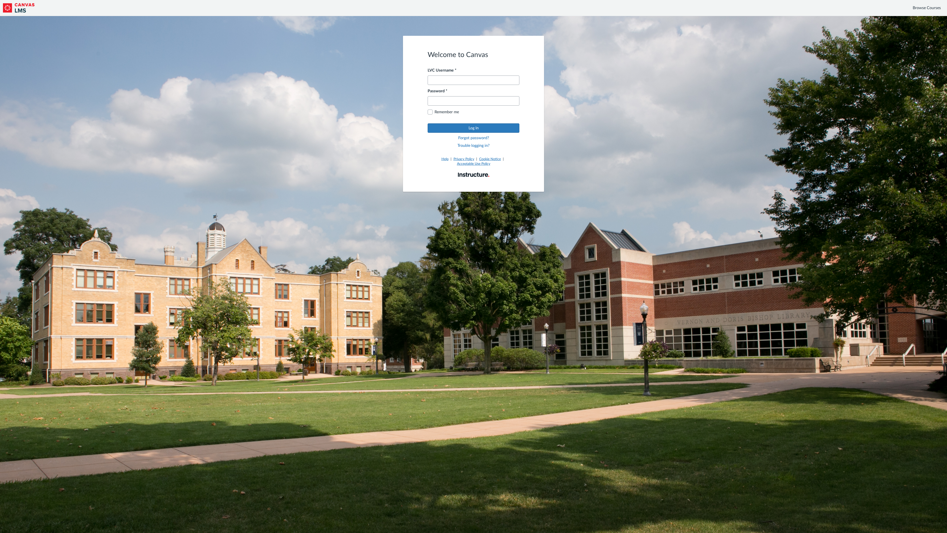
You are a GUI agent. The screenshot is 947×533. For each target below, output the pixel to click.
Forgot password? (473, 138)
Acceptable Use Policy (473, 164)
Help (445, 159)
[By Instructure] (473, 174)
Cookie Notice (490, 159)
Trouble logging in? (473, 146)
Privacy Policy (464, 159)
